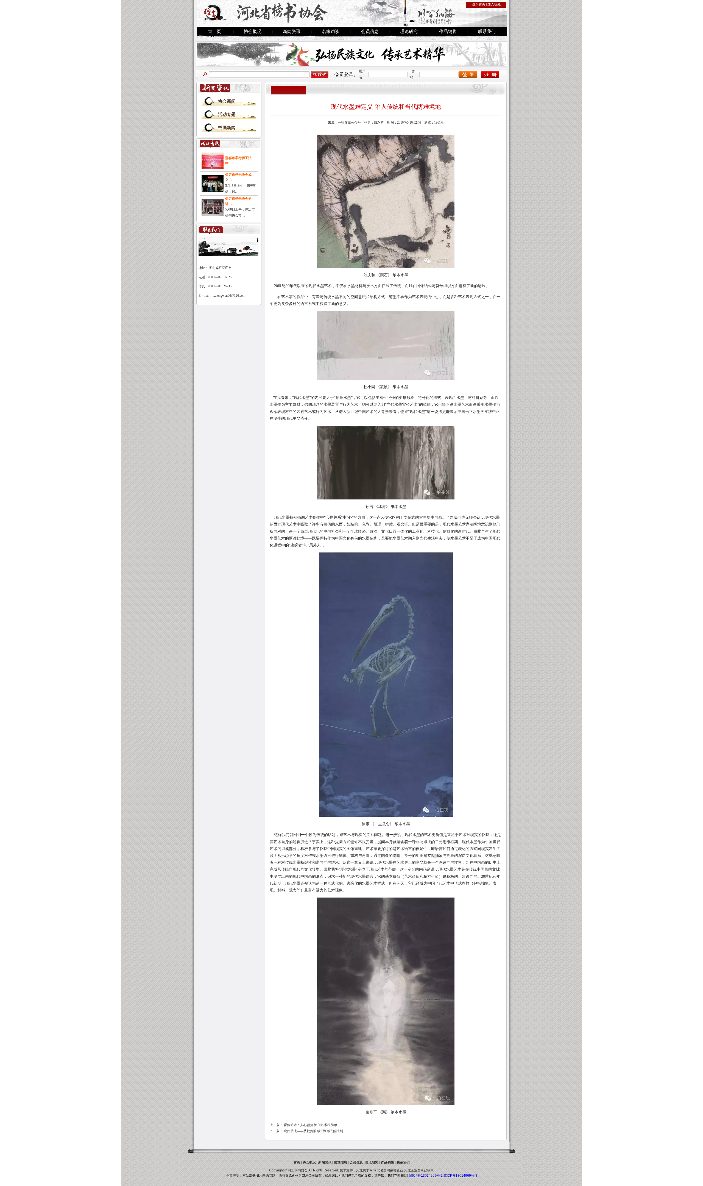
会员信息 (370, 31)
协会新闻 (227, 101)
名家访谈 (330, 31)
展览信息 (340, 1162)
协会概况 (252, 31)
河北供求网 (364, 1170)
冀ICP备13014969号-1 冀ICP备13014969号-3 (443, 1175)
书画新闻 (227, 127)
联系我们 (487, 31)
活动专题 (227, 114)
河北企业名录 (414, 1170)
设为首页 (478, 4)
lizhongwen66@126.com (229, 296)
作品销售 (448, 31)
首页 (297, 1162)
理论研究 (409, 31)
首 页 (214, 31)
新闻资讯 (291, 31)
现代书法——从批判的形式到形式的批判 (313, 1131)
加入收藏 (494, 4)
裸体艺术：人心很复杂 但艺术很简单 (310, 1125)
